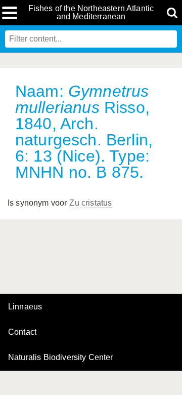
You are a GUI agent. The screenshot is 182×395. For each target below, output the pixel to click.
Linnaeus (25, 307)
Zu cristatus (90, 203)
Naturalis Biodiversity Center (60, 357)
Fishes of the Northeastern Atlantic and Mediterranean (91, 13)
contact (22, 332)
